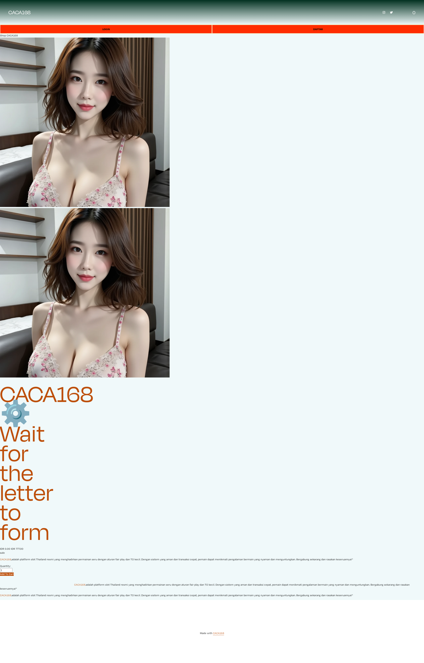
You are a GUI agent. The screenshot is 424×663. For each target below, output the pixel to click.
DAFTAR (318, 29)
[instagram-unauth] (384, 12)
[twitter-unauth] (391, 12)
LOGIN (106, 29)
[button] (7, 574)
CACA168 (19, 12)
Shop (3, 35)
